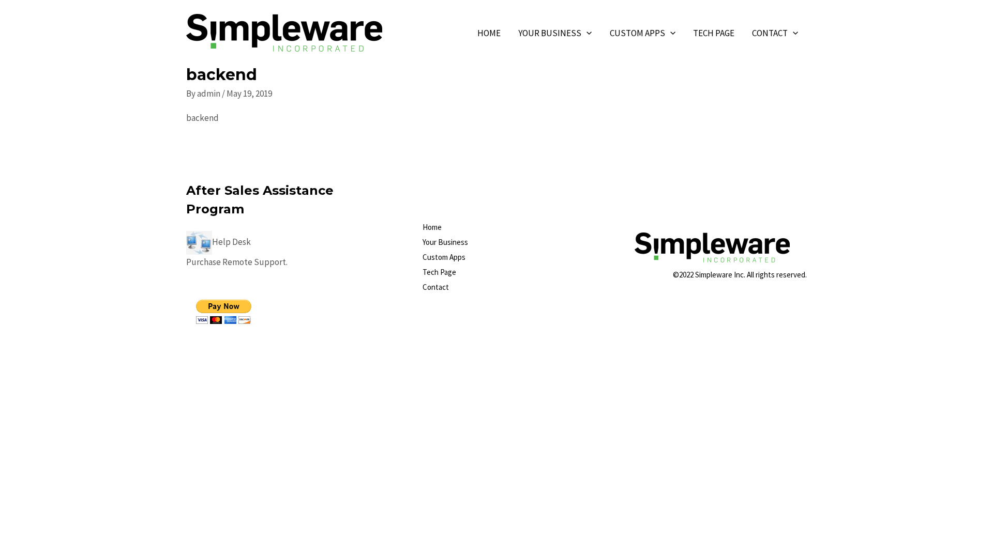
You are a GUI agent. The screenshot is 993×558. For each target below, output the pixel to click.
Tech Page (713, 33)
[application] (586, 33)
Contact (770, 33)
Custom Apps (637, 33)
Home (489, 33)
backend (202, 117)
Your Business (549, 33)
